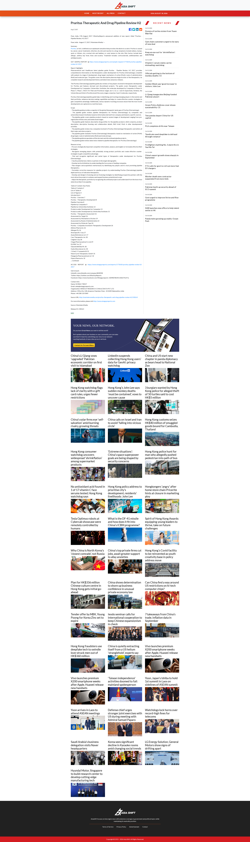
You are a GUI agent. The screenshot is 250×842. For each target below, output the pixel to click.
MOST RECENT (98, 13)
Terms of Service (107, 827)
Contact (145, 827)
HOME (86, 13)
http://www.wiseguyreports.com (104, 301)
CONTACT (121, 13)
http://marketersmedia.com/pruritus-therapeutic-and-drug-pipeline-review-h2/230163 (108, 297)
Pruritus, (73, 48)
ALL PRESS (110, 13)
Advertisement (134, 827)
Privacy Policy (121, 827)
